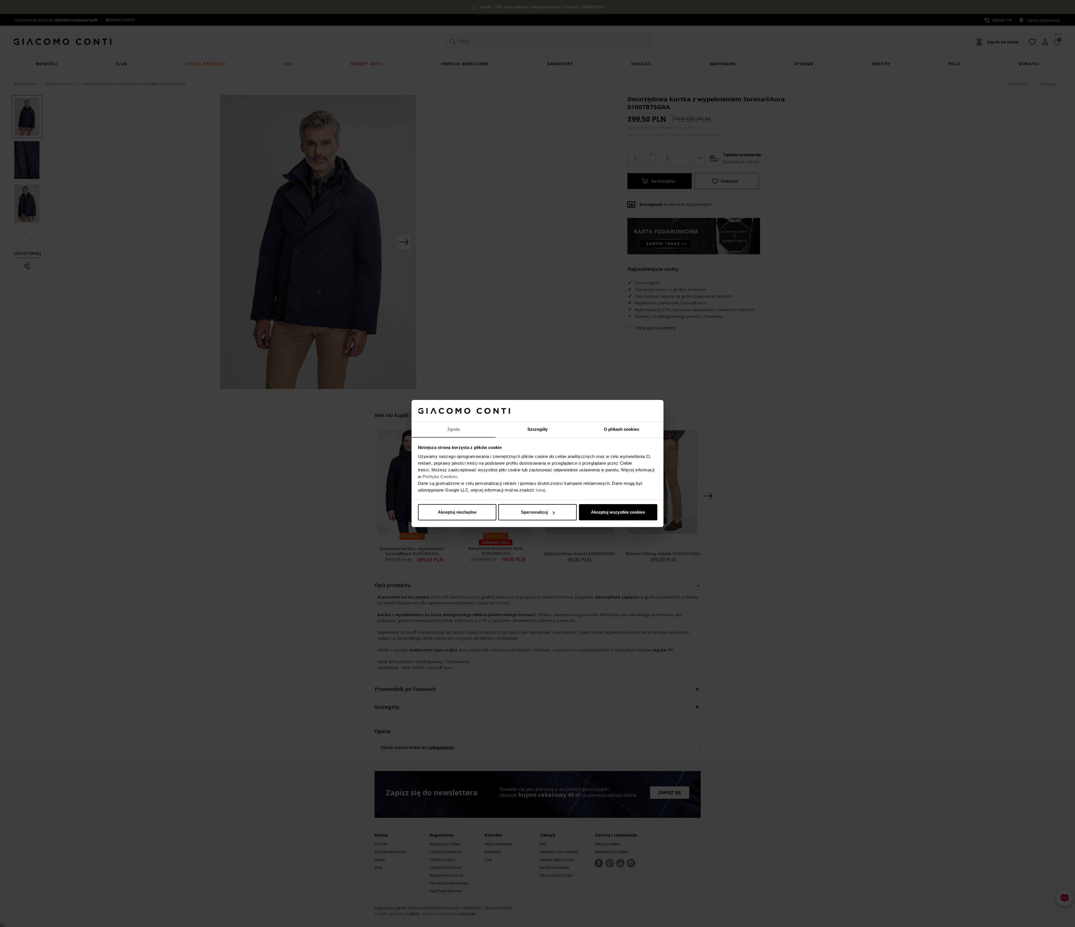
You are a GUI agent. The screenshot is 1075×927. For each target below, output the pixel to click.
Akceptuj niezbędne (457, 512)
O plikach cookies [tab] (621, 429)
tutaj (540, 490)
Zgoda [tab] (453, 429)
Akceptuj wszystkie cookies (618, 512)
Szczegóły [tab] (537, 429)
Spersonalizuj (534, 512)
